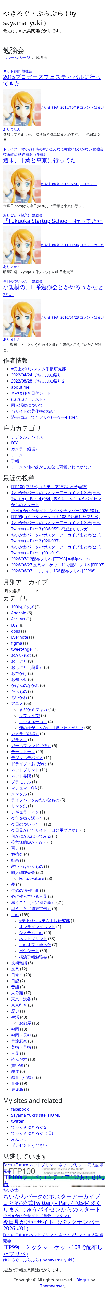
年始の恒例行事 (25, 890)
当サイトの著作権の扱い (33, 411)
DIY (14, 443)
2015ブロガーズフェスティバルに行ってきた (52, 80)
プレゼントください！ (31, 1145)
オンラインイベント (37, 926)
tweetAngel (22, 649)
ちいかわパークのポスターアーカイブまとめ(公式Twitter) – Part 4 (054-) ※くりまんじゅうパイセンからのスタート (56, 498)
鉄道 (22, 154)
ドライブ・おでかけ (19, 149)
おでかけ (19, 673)
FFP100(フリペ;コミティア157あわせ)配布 (49, 486)
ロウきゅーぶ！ (33, 721)
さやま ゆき (50, 107)
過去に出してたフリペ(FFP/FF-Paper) (44, 417)
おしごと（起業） (17, 215)
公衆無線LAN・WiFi (28, 842)
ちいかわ (19, 697)
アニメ (17, 455)
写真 (15, 848)
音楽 (15, 1083)
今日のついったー (17, 281)
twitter (17, 1121)
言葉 (15, 1053)
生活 (15, 1017)
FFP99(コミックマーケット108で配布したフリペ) (55, 516)
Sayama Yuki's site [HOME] (36, 1115)
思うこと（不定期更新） (33, 902)
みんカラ (19, 1139)
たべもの (19, 691)
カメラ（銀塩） (25, 449)
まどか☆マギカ (33, 709)
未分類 (17, 993)
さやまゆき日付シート (31, 393)
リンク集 (19, 806)
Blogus (82, 1280)
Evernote (19, 637)
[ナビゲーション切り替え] (6, 6)
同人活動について (27, 405)
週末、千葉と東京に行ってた (39, 160)
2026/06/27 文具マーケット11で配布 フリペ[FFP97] (57, 565)
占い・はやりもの (27, 866)
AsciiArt (18, 619)
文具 (15, 969)
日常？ (17, 975)
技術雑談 (10, 154)
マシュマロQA (24, 788)
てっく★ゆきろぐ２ (29, 1127)
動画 (15, 860)
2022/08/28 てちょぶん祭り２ (38, 381)
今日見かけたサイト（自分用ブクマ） (45, 830)
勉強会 (27, 71)
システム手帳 (31, 932)
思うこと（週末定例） (31, 908)
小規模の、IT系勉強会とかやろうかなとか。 (53, 290)
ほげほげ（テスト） (29, 399)
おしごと (19, 661)
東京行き (19, 1005)
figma (16, 643)
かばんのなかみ (25, 685)
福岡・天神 (21, 1035)
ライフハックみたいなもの (35, 800)
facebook (20, 1109)
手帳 (15, 461)
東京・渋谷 (21, 999)
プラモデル (21, 782)
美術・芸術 (21, 1047)
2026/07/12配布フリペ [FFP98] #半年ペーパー (52, 559)
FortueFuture (31, 878)
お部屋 (25, 1023)
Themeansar (52, 1286)
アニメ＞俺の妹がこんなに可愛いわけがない (51, 467)
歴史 (15, 1011)
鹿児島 (17, 1089)
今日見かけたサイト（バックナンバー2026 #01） (55, 510)
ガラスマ (19, 739)
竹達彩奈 (19, 1041)
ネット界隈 (12, 71)
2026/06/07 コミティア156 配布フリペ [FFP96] (53, 571)
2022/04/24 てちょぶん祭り (36, 375)
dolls (15, 631)
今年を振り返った (27, 818)
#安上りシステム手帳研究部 (44, 920)
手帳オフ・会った (35, 944)
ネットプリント (25, 770)
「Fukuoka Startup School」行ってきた (53, 220)
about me (20, 387)
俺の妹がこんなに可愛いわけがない (64, 149)
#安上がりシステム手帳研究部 (38, 369)
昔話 (15, 987)
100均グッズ (22, 607)
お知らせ (19, 679)
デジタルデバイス (27, 437)
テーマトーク (23, 751)
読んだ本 (19, 1059)
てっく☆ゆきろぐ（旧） (33, 1133)
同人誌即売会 (23, 872)
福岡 (15, 1029)
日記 (15, 981)
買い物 (17, 1065)
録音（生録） (36, 154)
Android (18, 613)
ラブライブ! (29, 715)
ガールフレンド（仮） (31, 745)
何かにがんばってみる (31, 836)
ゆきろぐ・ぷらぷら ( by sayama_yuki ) (38, 1260)
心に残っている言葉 (29, 896)
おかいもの (21, 655)
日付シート (29, 950)
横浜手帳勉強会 (33, 957)
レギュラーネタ (25, 812)
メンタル (19, 794)
